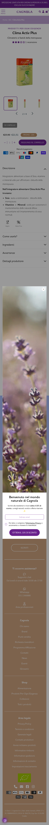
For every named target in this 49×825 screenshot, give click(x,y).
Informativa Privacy (33, 523)
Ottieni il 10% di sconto (24, 532)
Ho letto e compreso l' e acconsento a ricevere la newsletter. (25, 524)
